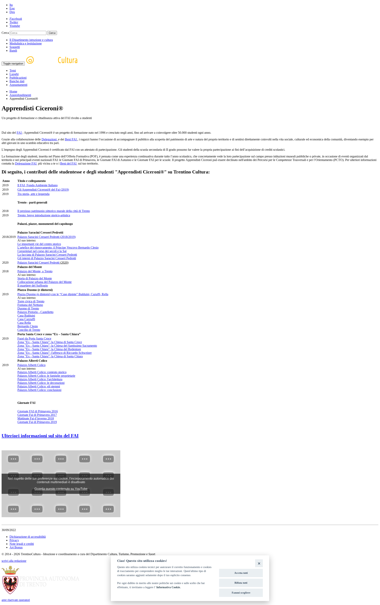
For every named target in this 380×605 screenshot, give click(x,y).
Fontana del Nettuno (30, 305)
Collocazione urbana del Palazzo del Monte (44, 282)
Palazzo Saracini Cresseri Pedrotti (38, 262)
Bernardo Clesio (27, 326)
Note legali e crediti (22, 543)
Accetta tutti (241, 572)
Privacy (14, 540)
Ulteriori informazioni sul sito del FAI (40, 435)
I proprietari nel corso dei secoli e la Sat (41, 251)
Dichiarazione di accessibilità (28, 536)
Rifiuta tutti (241, 582)
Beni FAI (71, 139)
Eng (12, 8)
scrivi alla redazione (14, 560)
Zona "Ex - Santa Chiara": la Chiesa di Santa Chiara (50, 356)
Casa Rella (24, 322)
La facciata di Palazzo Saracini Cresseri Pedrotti (47, 254)
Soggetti (15, 47)
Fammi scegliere (241, 592)
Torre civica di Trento (30, 301)
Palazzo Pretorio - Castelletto (35, 312)
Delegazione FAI (26, 163)
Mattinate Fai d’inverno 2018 (35, 418)
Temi (13, 70)
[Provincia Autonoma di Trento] (40, 593)
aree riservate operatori (16, 600)
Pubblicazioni (18, 77)
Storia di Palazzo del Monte (34, 278)
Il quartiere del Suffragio (32, 285)
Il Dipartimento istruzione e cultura (31, 40)
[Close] (259, 563)
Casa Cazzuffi (26, 319)
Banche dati (17, 81)
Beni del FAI (68, 163)
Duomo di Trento (28, 308)
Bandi (13, 50)
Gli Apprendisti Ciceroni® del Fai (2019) (43, 189)
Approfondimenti (20, 95)
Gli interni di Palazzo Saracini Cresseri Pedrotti (46, 258)
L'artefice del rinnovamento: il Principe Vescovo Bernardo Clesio (58, 247)
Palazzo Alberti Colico (31, 365)
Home (13, 91)
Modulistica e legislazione (26, 43)
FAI (19, 132)
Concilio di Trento (28, 329)
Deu (12, 12)
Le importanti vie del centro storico (39, 244)
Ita (11, 5)
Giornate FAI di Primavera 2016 (37, 411)
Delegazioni (50, 139)
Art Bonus (16, 547)
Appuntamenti (18, 84)
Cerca (5, 32)
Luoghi (14, 74)
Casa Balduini (26, 315)
